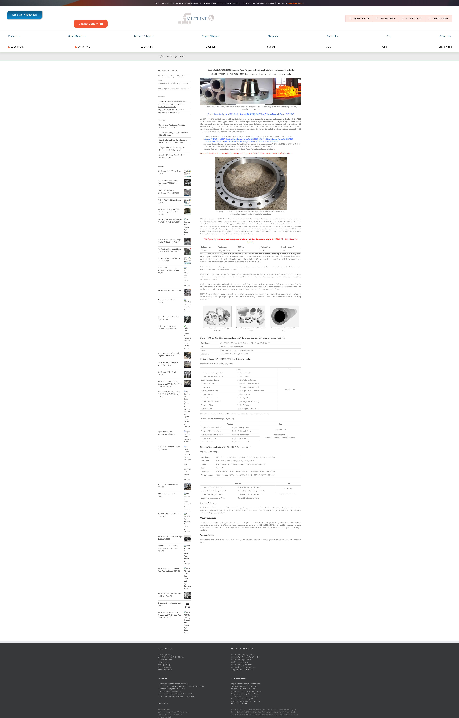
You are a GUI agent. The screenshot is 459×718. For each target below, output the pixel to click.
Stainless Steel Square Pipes (241, 660)
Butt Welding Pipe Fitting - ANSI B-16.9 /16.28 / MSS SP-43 (181, 686)
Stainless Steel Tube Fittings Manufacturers (246, 699)
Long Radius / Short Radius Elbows (171, 657)
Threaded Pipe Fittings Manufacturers (244, 696)
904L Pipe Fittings (164, 665)
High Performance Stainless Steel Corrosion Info (177, 696)
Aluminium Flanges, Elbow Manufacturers (246, 691)
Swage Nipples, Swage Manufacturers (245, 694)
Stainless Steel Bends (165, 660)
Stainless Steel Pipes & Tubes (241, 665)
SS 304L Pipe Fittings (165, 655)
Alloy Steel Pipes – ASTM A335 (242, 670)
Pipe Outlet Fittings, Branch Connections (245, 701)
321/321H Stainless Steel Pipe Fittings (244, 686)
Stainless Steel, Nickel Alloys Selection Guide (176, 694)
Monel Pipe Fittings (164, 667)
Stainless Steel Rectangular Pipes (243, 655)
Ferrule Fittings (163, 662)
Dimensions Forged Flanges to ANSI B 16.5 (173, 101)
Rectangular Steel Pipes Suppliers (243, 667)
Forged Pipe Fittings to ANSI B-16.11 (171, 110)
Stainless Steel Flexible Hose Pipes (243, 689)
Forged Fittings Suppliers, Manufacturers (245, 684)
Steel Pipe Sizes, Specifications (169, 112)
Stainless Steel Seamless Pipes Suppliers (245, 657)
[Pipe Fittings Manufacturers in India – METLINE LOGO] (196, 14)
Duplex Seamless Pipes (239, 662)
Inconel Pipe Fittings (165, 670)
